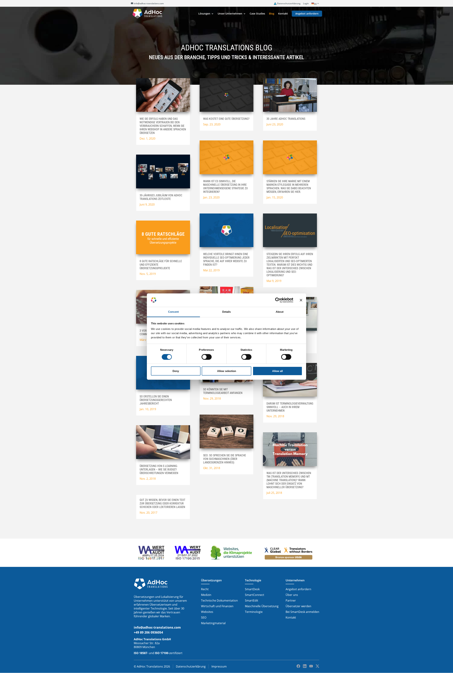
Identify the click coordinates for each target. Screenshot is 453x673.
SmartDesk (252, 589)
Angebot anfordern (307, 13)
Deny (176, 370)
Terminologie (254, 612)
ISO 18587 (140, 653)
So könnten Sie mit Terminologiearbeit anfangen (222, 391)
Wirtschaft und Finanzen (217, 606)
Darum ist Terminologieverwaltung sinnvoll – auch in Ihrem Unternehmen (289, 407)
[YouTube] (311, 666)
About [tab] (279, 311)
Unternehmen (295, 580)
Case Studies (257, 13)
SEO (203, 617)
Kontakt (283, 13)
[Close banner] (301, 300)
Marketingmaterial (213, 623)
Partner (291, 600)
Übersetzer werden (298, 606)
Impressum (219, 666)
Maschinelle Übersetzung (262, 606)
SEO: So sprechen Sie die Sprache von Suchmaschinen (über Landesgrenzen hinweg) (224, 459)
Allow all (277, 370)
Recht (205, 589)
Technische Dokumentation (219, 600)
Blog (271, 13)
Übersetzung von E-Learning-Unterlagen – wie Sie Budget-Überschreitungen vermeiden (159, 469)
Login (306, 3)
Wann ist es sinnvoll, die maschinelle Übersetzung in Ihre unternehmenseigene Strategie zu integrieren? (225, 186)
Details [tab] (226, 311)
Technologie (253, 580)
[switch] (207, 357)
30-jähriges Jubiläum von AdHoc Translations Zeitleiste (161, 197)
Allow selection (226, 370)
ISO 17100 (161, 653)
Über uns (292, 595)
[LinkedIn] (304, 666)
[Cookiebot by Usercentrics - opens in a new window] (277, 300)
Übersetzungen (211, 580)
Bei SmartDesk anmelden (302, 612)
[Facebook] (298, 666)
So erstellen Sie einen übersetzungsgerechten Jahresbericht (156, 400)
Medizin (206, 595)
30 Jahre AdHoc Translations (285, 118)
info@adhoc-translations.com (157, 627)
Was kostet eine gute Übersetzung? (226, 118)
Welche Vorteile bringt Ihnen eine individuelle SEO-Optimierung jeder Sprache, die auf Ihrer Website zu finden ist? (226, 259)
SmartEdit (251, 600)
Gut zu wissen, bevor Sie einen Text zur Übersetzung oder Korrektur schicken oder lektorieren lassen (162, 503)
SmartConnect (254, 595)
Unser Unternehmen (230, 13)
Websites (207, 612)
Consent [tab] (173, 311)
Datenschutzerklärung (288, 3)
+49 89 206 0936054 (148, 632)
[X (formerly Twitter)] (317, 666)
